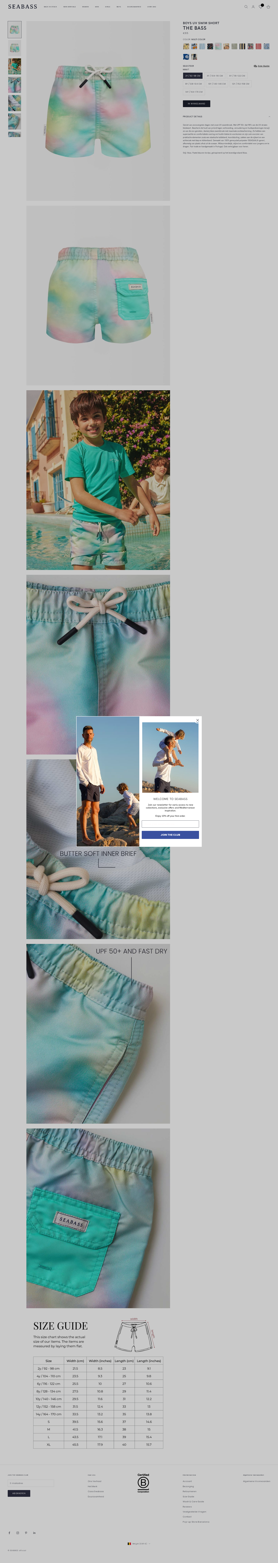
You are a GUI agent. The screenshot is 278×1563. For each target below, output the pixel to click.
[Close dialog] (197, 720)
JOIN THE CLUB (170, 835)
